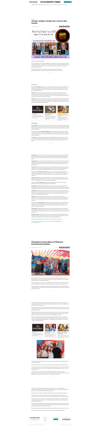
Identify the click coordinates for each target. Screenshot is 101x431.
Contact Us (45, 419)
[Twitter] (35, 2)
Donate (45, 420)
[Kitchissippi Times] (50, 2)
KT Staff (33, 26)
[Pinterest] (63, 26)
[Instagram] (31, 2)
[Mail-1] (30, 2)
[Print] (69, 26)
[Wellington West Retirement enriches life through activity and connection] (63, 109)
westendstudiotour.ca (47, 221)
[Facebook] (33, 2)
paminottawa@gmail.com (36, 222)
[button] (71, 5)
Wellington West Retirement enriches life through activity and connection (63, 115)
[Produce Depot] (37, 109)
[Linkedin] (65, 26)
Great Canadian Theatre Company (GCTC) (49, 114)
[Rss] (36, 2)
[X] (61, 26)
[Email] (67, 26)
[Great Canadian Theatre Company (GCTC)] (50, 109)
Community (33, 19)
